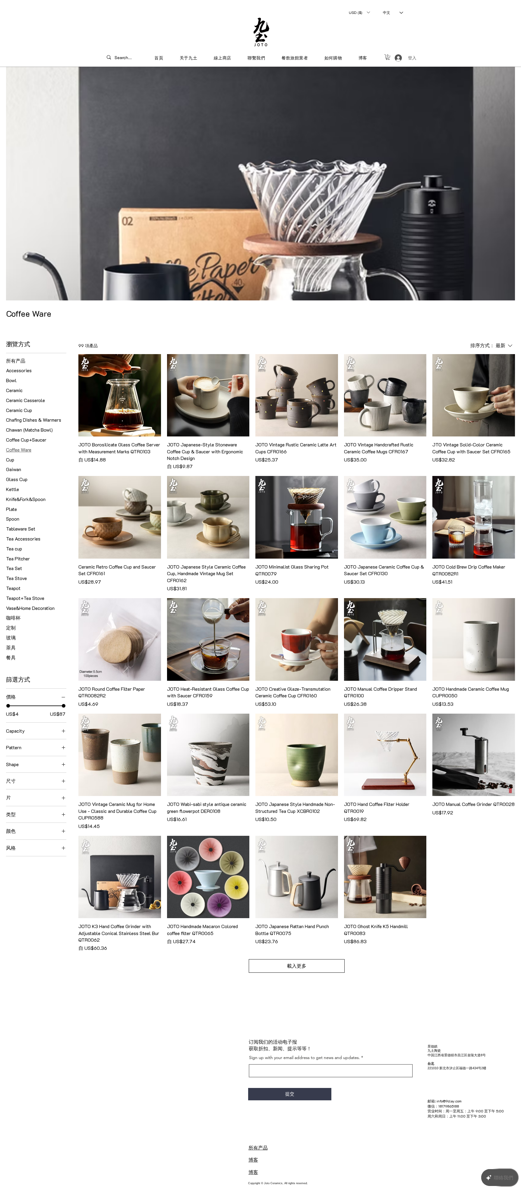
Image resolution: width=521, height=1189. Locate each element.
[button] (359, 12)
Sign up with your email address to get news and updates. (304, 1057)
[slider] (8, 705)
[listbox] (359, 12)
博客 (253, 1159)
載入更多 (296, 965)
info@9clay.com (449, 1101)
